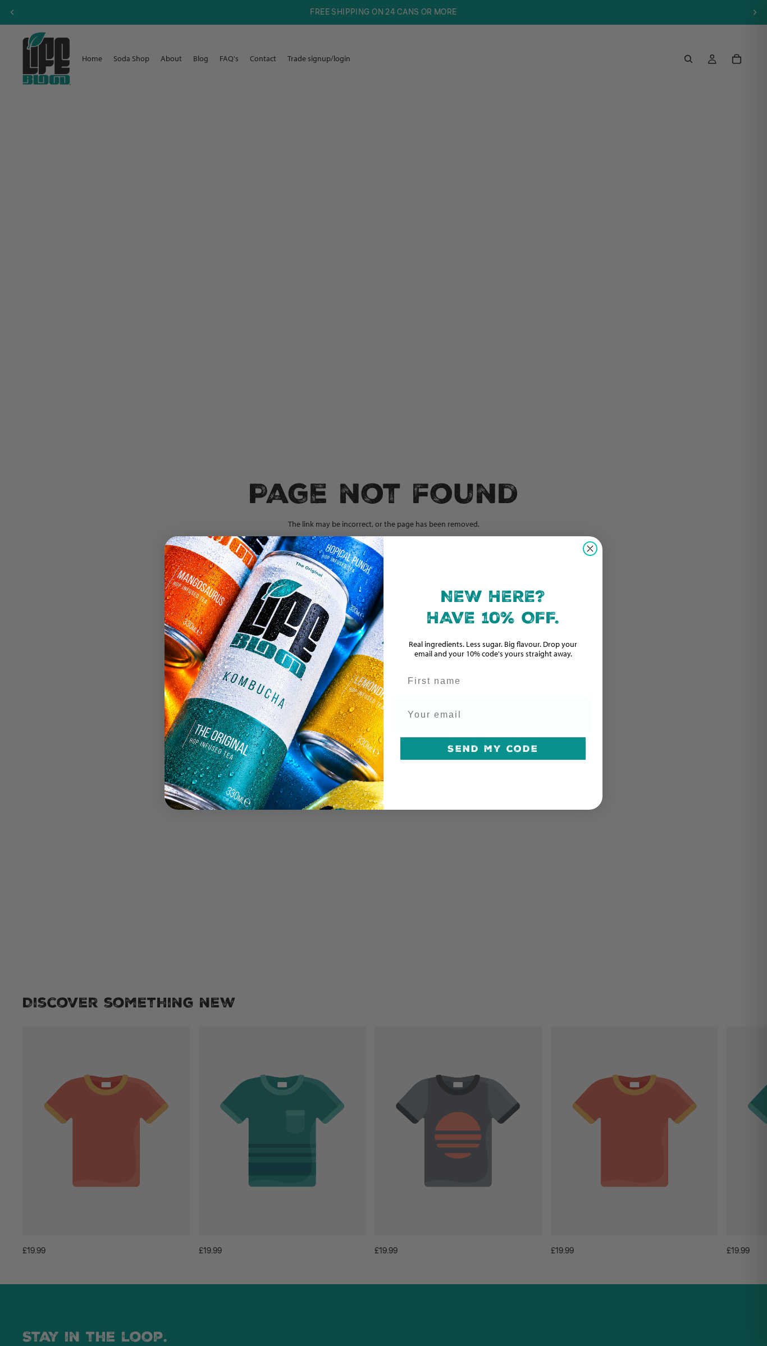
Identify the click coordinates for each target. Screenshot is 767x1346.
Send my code (493, 748)
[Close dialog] (590, 548)
